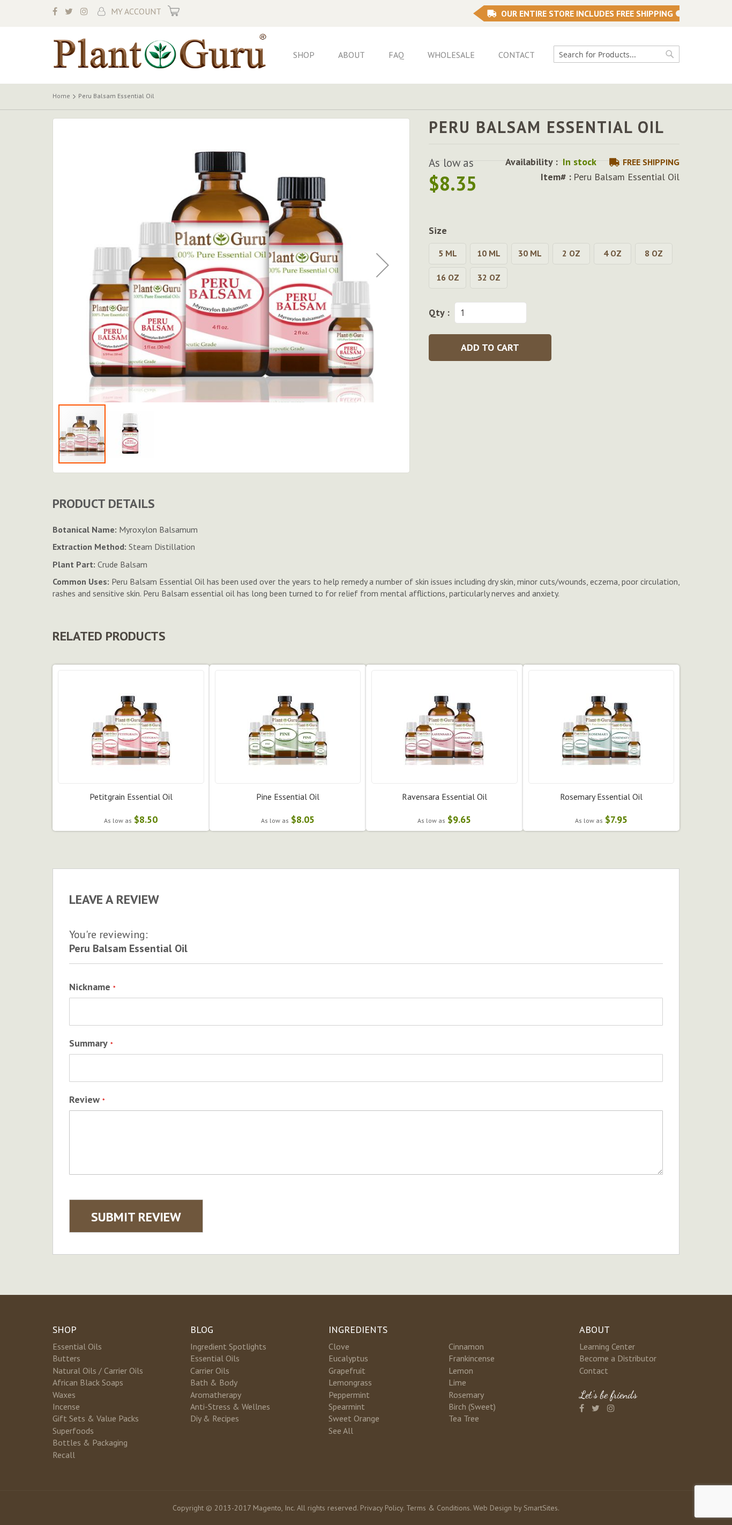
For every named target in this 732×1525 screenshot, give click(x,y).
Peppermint (349, 1394)
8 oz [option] (654, 253)
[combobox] (616, 54)
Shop (304, 54)
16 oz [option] (447, 277)
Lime (457, 1382)
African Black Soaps (88, 1382)
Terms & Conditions (438, 1508)
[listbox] (554, 267)
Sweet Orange (353, 1418)
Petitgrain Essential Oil (131, 796)
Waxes (64, 1394)
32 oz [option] (489, 277)
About (351, 54)
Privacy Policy (381, 1508)
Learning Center (607, 1346)
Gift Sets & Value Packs (96, 1418)
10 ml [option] (489, 253)
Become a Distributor (617, 1358)
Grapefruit (346, 1370)
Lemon (461, 1370)
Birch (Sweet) (472, 1406)
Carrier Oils (209, 1370)
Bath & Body (213, 1382)
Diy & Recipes (214, 1418)
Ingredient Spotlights (228, 1346)
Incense (66, 1406)
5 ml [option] (447, 253)
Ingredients (357, 1329)
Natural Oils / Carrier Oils (98, 1370)
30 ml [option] (530, 253)
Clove (338, 1346)
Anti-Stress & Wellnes (230, 1406)
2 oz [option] (571, 253)
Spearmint (346, 1406)
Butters (66, 1358)
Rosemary (466, 1394)
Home (61, 96)
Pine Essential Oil (287, 796)
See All (340, 1430)
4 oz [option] (612, 253)
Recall (64, 1454)
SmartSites (541, 1508)
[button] (382, 265)
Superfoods (73, 1430)
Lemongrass (350, 1382)
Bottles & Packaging (90, 1442)
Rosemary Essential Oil (601, 796)
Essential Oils (77, 1346)
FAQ (396, 54)
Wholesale (451, 54)
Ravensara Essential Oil (444, 796)
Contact (516, 54)
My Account (136, 11)
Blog (201, 1329)
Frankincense (472, 1358)
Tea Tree (464, 1418)
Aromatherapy (215, 1394)
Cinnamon (466, 1346)
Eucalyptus (348, 1358)
